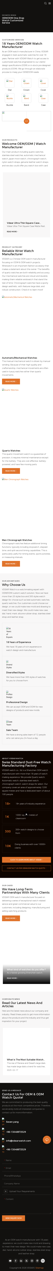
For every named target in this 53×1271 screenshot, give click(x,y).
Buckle (9, 105)
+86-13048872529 (16, 1132)
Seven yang (12, 1122)
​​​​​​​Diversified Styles (15, 672)
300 (8, 831)
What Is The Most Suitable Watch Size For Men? (25, 1059)
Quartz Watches (11, 450)
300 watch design (9, 15)
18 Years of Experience (18, 642)
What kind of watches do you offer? (26, 969)
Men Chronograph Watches (17, 540)
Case (43, 105)
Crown (26, 90)
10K (8, 846)
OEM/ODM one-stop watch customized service (13, 20)
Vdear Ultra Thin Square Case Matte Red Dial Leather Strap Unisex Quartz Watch (23, 223)
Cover (43, 90)
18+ (7, 803)
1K (7, 816)
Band (26, 105)
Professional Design (17, 702)
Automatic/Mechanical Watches (19, 358)
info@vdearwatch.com (18, 1141)
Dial (10, 90)
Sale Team (12, 730)
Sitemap (40, 1268)
